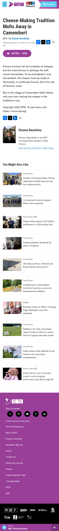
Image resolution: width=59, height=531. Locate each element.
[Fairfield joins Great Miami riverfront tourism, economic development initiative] (12, 285)
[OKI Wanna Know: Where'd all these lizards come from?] (12, 264)
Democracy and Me (14, 463)
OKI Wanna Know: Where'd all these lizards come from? (38, 265)
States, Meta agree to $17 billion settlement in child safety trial (38, 223)
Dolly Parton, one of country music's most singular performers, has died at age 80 (38, 376)
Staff (8, 493)
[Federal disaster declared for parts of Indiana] (12, 243)
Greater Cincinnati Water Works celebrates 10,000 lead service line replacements (39, 181)
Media (25, 302)
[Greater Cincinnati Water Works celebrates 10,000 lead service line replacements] (12, 179)
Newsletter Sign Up (14, 445)
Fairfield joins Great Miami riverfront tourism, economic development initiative (37, 288)
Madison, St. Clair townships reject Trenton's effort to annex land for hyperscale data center (38, 332)
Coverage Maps (13, 481)
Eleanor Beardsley (20, 38)
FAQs (8, 487)
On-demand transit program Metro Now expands (37, 201)
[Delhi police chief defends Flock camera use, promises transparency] (12, 352)
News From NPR (30, 217)
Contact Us (11, 457)
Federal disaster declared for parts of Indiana (37, 244)
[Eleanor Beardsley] (9, 134)
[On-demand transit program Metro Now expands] (12, 201)
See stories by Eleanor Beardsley (36, 148)
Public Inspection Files (15, 475)
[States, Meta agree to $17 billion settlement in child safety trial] (12, 222)
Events (9, 451)
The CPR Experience (15, 426)
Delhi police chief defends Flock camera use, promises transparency (39, 354)
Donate (50, 4)
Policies (9, 469)
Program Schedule (14, 439)
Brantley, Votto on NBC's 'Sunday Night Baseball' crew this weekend (39, 310)
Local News (28, 174)
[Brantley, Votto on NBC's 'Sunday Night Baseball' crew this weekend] (12, 308)
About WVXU (11, 433)
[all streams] (55, 527)
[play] (4, 527)
